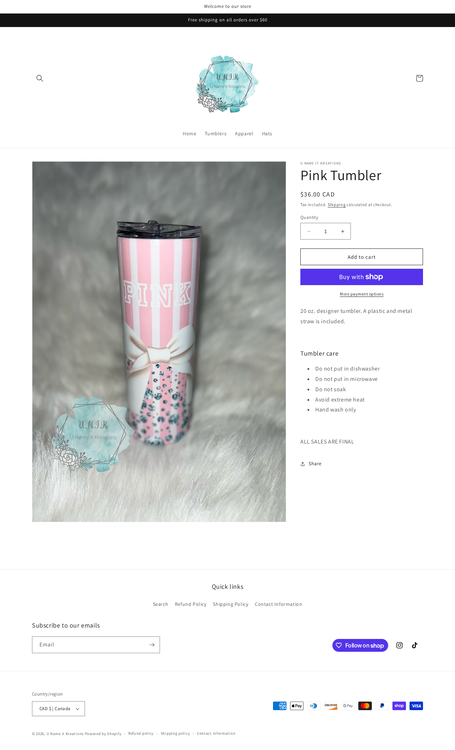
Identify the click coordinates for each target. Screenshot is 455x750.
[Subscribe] (152, 644)
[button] (40, 78)
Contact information (216, 733)
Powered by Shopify (103, 733)
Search (160, 604)
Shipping (337, 204)
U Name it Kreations (65, 733)
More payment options (362, 294)
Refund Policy (191, 604)
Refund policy (141, 733)
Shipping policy (175, 733)
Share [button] (315, 463)
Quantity (309, 217)
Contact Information (278, 604)
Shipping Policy (230, 604)
